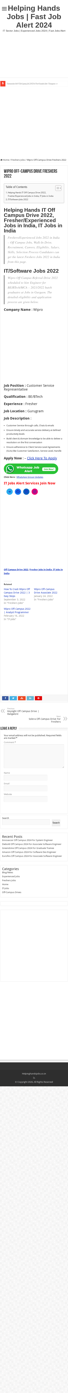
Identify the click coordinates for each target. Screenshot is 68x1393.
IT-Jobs (5, 888)
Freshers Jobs (18, 160)
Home (5, 160)
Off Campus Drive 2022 (16, 569)
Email (6, 783)
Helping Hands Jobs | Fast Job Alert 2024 (34, 16)
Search (5, 818)
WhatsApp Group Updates (30, 477)
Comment (10, 742)
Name (7, 773)
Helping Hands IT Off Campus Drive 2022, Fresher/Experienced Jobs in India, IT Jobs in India (30, 194)
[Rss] (34, 1078)
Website (8, 794)
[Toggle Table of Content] (57, 188)
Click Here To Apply (42, 458)
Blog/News (7, 872)
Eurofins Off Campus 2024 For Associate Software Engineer (32, 856)
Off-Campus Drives (11, 892)
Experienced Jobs (11, 876)
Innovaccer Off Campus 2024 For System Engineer (27, 840)
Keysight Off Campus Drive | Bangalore (23, 711)
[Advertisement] (34, 55)
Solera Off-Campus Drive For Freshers (45, 719)
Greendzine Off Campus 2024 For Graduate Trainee (28, 848)
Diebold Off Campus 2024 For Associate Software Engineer (31, 844)
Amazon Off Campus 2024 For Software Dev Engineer (32, 83)
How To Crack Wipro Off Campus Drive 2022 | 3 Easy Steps (17, 592)
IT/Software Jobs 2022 (18, 199)
